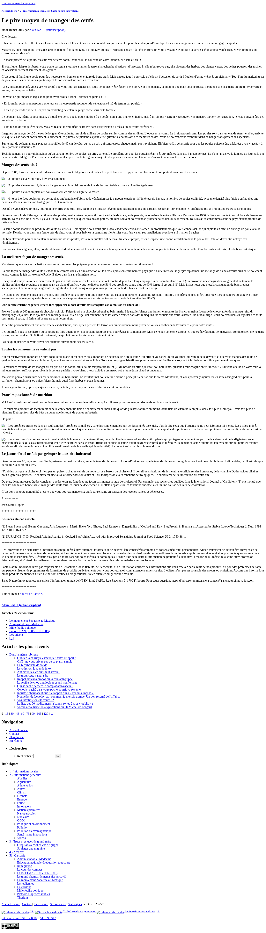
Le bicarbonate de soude (32, 665)
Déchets (22, 796)
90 (33, 713)
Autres (21, 789)
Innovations (24, 806)
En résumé (15, 740)
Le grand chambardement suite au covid (41, 876)
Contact (14, 733)
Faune (21, 803)
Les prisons (16, 634)
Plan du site (16, 737)
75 (27, 713)
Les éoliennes (25, 883)
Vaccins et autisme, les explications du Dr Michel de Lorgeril (54, 707)
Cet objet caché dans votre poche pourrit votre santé (49, 689)
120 (46, 713)
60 (22, 713)
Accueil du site (9, 10)
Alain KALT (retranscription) (47, 30)
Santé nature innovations (64, 10)
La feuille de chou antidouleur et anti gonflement (47, 682)
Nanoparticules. (26, 813)
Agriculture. (24, 782)
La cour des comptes (29, 869)
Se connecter (58, 904)
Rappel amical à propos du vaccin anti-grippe (45, 679)
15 (6, 713)
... (51, 713)
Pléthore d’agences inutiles (33, 894)
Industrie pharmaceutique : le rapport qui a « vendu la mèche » (55, 693)
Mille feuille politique (22, 627)
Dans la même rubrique (23, 654)
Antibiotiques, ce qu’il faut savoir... (38, 672)
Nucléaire (23, 817)
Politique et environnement (33, 824)
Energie (22, 799)
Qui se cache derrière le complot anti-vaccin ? (45, 686)
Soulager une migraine (31, 848)
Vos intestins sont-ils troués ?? (35, 700)
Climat (21, 792)
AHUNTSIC (48, 918)
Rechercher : (25, 756)
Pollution (22, 827)
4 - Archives (16, 852)
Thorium (22, 897)
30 (12, 713)
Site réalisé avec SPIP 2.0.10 (19, 918)
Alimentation (25, 785)
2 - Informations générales (34, 10)
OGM (21, 820)
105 (39, 713)
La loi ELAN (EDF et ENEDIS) (29, 631)
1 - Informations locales (23, 771)
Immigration (24, 866)
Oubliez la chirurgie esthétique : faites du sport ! (46, 658)
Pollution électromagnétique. (34, 831)
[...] (11, 638)
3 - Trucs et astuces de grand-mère (30, 841)
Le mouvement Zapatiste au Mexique (32, 620)
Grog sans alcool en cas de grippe (37, 845)
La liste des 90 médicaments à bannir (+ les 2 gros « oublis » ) (55, 703)
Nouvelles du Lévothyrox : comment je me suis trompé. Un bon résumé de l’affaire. (68, 696)
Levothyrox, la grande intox (34, 668)
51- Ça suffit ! (17, 855)
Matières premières (28, 810)
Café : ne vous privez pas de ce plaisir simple (44, 661)
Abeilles (22, 778)
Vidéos (21, 838)
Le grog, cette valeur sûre (32, 675)
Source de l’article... (32, 593)
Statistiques (75, 904)
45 (17, 713)
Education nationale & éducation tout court (43, 862)
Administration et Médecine (26, 624)
